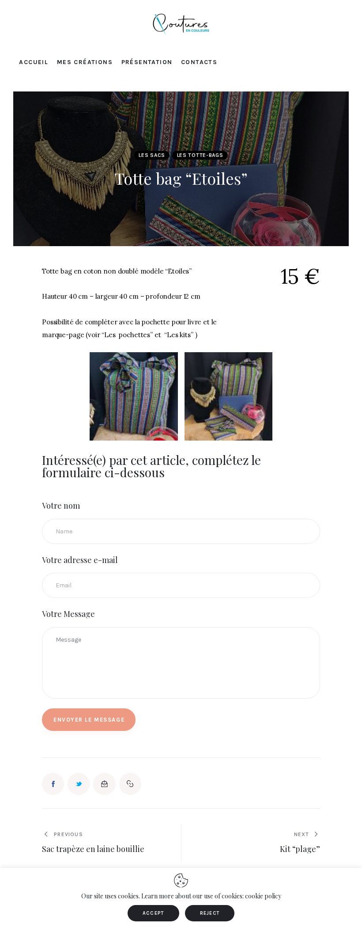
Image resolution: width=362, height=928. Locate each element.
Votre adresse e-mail (80, 560)
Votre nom (61, 505)
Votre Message (68, 614)
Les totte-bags (200, 155)
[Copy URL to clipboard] (130, 784)
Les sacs (152, 155)
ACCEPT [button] (153, 913)
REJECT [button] (210, 913)
